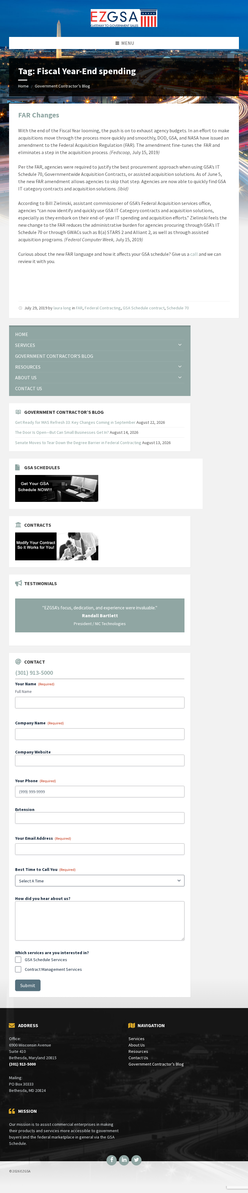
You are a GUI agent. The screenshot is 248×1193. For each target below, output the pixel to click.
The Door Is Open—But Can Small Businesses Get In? (62, 432)
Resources (138, 1051)
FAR (79, 308)
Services (137, 1038)
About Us (137, 1045)
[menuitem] (99, 334)
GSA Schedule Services (46, 959)
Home (23, 86)
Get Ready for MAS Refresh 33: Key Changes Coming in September (75, 422)
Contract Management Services (53, 969)
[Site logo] (124, 25)
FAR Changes (38, 115)
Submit (27, 985)
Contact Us (138, 1057)
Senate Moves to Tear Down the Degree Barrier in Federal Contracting (78, 442)
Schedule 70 (178, 308)
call (194, 254)
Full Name (23, 691)
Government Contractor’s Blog (62, 86)
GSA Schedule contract (144, 308)
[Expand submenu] (179, 345)
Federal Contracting (103, 308)
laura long (62, 308)
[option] (99, 615)
